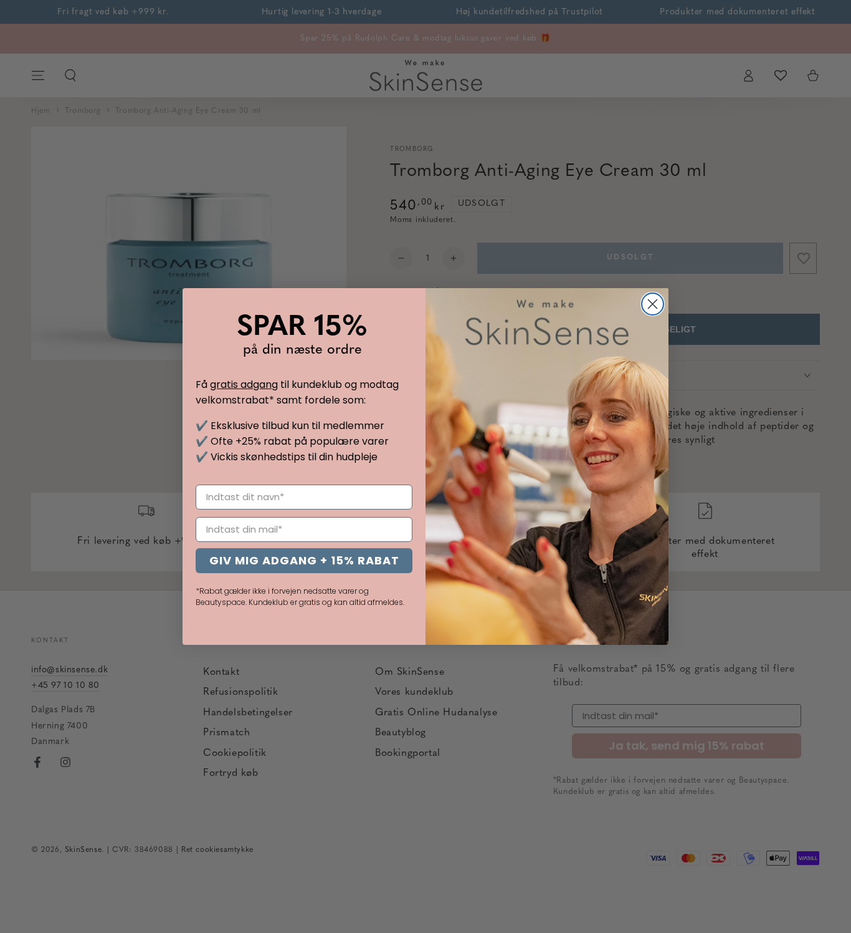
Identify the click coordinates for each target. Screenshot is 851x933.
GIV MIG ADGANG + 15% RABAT (304, 560)
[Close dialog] (652, 304)
